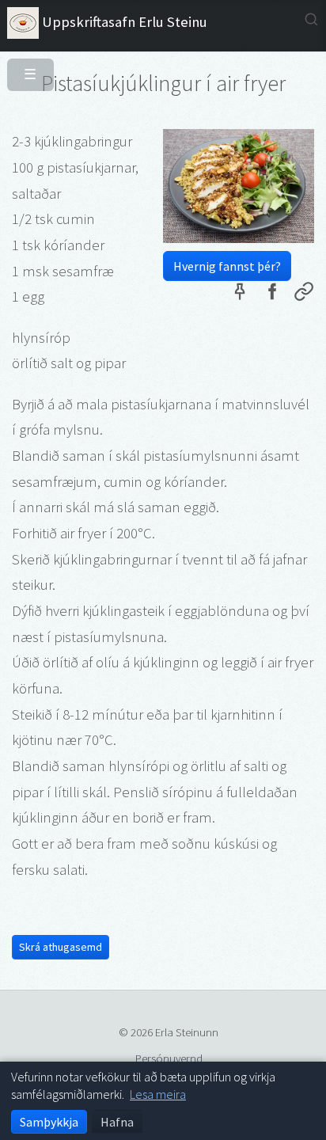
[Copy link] (304, 294)
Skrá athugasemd (60, 947)
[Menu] (24, 68)
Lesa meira (158, 1094)
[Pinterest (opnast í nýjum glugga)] (239, 294)
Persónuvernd (169, 1058)
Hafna (117, 1122)
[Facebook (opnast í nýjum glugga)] (271, 294)
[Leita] (311, 19)
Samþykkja (49, 1122)
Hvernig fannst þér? (227, 266)
